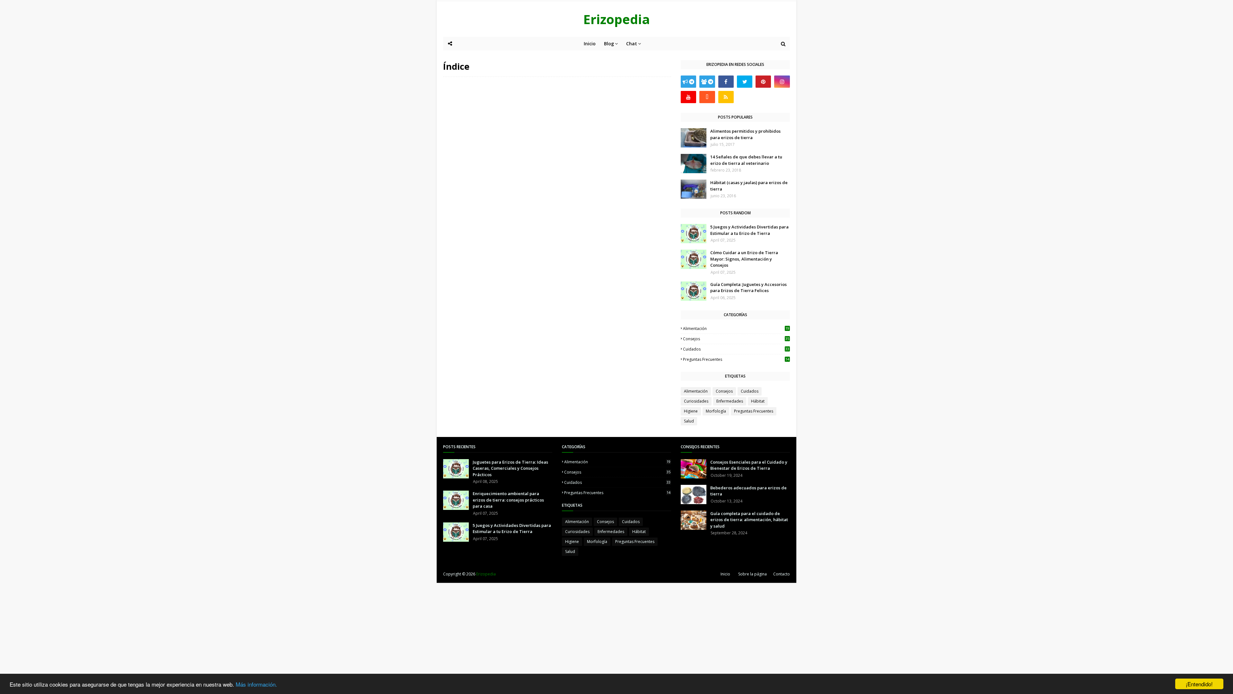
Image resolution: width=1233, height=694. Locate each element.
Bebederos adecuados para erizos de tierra (748, 491)
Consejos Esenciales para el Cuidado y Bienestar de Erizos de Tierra (748, 465)
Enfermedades (729, 401)
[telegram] (688, 82)
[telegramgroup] (707, 82)
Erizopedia (616, 19)
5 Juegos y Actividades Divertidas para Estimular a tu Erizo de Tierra (749, 230)
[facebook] (726, 82)
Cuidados (736, 349)
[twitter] (744, 82)
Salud (689, 421)
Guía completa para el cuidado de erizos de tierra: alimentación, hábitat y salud (749, 520)
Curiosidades (696, 401)
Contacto (781, 574)
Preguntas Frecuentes (736, 359)
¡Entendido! (1199, 684)
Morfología (716, 411)
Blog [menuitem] (609, 43)
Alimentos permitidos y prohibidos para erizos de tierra (745, 134)
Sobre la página (752, 574)
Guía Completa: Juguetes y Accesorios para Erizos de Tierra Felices (748, 287)
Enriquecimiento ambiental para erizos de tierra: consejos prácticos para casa (508, 500)
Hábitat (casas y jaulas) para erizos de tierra (749, 186)
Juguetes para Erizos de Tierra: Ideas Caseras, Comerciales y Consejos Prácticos (510, 468)
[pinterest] (763, 82)
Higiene (691, 411)
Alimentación (736, 328)
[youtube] (688, 97)
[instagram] (782, 82)
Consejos (736, 339)
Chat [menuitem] (631, 43)
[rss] (726, 97)
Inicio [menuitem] (590, 43)
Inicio (725, 574)
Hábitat (758, 401)
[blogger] (707, 97)
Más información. (256, 684)
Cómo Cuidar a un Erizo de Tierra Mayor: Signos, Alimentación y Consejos (744, 259)
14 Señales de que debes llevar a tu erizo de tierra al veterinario (746, 160)
